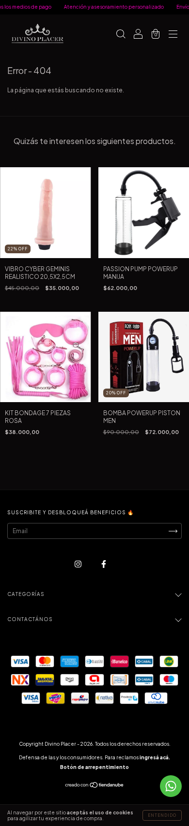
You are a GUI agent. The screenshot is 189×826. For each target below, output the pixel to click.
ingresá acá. (155, 757)
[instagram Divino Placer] (78, 563)
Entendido (162, 815)
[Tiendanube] (94, 786)
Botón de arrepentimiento (94, 767)
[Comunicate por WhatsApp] (171, 786)
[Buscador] (121, 35)
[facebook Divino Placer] (103, 563)
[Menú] (173, 35)
